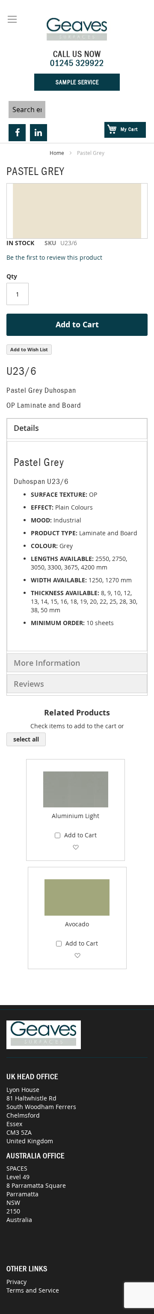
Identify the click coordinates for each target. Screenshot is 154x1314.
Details (26, 428)
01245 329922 (77, 63)
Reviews (29, 684)
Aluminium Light (75, 816)
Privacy (16, 1282)
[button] (75, 846)
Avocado (77, 924)
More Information (47, 663)
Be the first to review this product (54, 257)
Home (57, 152)
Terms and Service (32, 1290)
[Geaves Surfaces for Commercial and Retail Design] (77, 30)
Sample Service (77, 82)
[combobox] (27, 109)
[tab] (77, 428)
